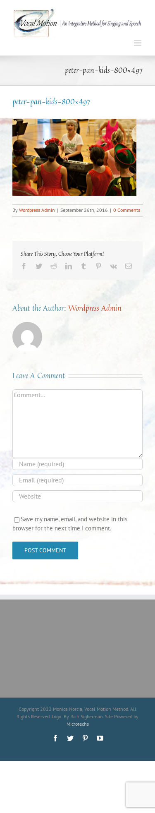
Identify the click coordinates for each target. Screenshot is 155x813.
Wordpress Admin (37, 210)
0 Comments (126, 210)
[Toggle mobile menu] (138, 42)
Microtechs (78, 724)
